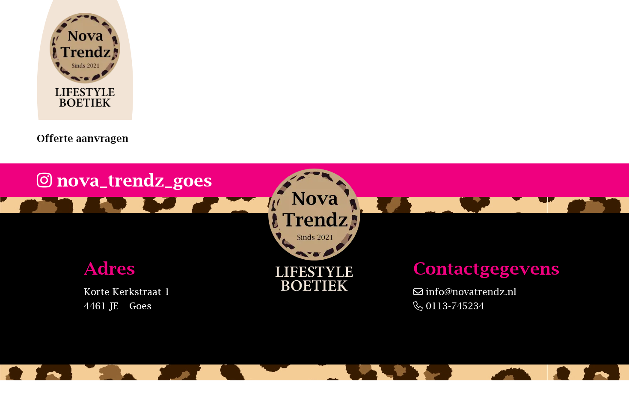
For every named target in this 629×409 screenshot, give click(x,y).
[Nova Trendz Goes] (85, 60)
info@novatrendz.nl (471, 291)
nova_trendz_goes (132, 180)
